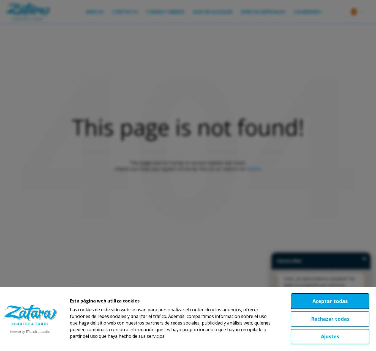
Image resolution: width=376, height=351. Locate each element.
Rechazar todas (330, 318)
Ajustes (330, 336)
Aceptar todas (330, 301)
